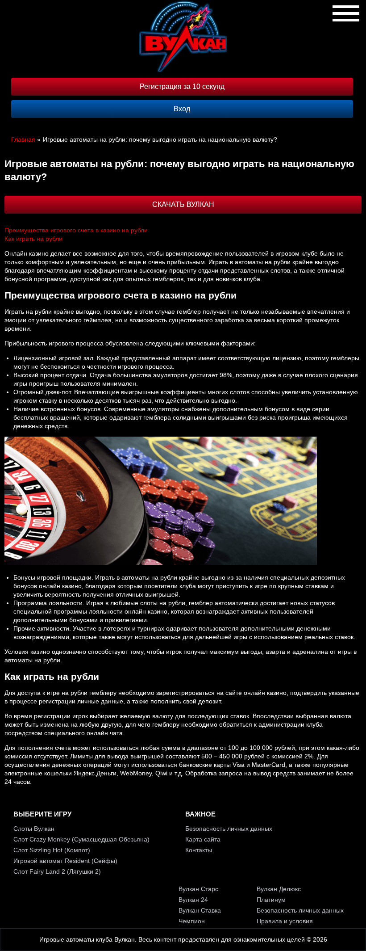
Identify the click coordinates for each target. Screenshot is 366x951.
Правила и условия (285, 921)
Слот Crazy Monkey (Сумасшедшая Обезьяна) (81, 839)
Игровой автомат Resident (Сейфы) (65, 860)
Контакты (198, 850)
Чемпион (192, 921)
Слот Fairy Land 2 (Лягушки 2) (57, 871)
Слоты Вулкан (33, 828)
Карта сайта (202, 839)
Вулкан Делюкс (279, 888)
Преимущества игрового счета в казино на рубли (76, 230)
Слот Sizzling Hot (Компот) (51, 850)
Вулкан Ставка (200, 910)
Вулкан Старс (198, 888)
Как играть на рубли (33, 238)
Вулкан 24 (193, 899)
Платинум (271, 899)
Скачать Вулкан (183, 204)
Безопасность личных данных (228, 828)
